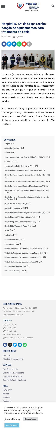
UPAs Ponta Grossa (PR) (13, 271)
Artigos (7, 144)
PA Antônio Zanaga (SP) (13, 240)
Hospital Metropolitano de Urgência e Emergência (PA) (24, 213)
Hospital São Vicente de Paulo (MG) (17, 226)
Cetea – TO (8, 162)
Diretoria (6, 355)
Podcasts (7, 401)
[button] (3, 6)
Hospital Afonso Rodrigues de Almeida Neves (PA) (23, 171)
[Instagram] (10, 345)
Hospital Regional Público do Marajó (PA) (19, 217)
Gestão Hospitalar (10, 369)
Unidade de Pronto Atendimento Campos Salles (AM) (24, 249)
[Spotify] (25, 345)
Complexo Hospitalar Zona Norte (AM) (18, 166)
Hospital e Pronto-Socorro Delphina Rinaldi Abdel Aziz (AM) (26, 190)
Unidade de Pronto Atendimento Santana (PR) (21, 262)
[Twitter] (15, 345)
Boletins (7, 153)
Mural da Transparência (13, 359)
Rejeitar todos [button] (30, 419)
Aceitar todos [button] (11, 425)
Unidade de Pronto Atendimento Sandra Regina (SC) (23, 253)
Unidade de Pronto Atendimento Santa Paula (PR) (22, 257)
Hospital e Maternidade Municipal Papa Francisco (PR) (24, 186)
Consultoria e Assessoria (13, 373)
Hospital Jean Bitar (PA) (13, 208)
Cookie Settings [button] (12, 419)
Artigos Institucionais (12, 148)
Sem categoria (9, 244)
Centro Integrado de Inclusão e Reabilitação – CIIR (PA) (24, 157)
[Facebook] (5, 345)
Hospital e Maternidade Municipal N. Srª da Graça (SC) (25, 182)
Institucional (9, 235)
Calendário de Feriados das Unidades (19, 338)
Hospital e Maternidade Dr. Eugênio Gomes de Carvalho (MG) (27, 175)
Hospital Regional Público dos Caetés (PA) (20, 222)
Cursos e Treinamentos (13, 376)
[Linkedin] (20, 345)
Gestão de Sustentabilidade (14, 380)
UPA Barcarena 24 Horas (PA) (15, 266)
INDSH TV (7, 390)
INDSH (6, 231)
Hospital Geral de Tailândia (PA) (16, 204)
